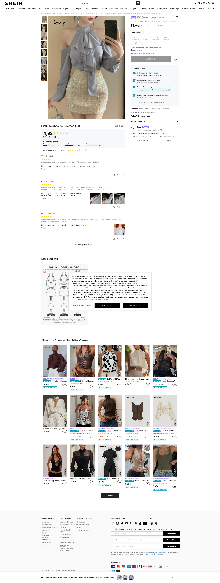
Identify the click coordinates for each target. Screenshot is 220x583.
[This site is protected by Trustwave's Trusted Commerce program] (113, 571)
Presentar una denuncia (46, 543)
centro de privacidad (156, 554)
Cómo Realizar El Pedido (65, 530)
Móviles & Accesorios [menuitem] (188, 9)
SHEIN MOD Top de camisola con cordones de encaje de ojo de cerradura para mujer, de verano (138, 431)
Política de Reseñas (48, 137)
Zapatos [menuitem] (134, 9)
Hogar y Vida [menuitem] (67, 9)
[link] (200, 3)
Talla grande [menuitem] (79, 9)
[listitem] (55, 367)
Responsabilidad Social (49, 527)
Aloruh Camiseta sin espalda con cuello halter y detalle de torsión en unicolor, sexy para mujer (138, 481)
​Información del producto (64, 546)
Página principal (46, 13)
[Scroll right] (213, 8)
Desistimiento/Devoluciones (68, 525)
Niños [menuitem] (127, 9)
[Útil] (113, 174)
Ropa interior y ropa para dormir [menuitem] (112, 9)
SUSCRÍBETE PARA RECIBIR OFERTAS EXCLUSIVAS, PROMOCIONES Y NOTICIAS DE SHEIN (141, 529)
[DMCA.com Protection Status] (118, 571)
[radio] (135, 38)
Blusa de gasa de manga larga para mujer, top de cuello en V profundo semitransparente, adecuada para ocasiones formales (55, 429)
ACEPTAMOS (115, 562)
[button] (209, 3)
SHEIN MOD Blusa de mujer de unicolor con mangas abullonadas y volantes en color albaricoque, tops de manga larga (165, 431)
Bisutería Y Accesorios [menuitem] (146, 9)
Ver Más (110, 496)
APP (151, 519)
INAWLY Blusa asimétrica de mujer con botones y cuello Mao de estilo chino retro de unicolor (110, 479)
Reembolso (63, 527)
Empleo (44, 533)
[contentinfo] (145, 566)
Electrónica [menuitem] (201, 9)
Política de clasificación (67, 542)
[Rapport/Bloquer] (123, 174)
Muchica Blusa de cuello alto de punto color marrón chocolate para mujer (110, 431)
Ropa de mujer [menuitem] (44, 9)
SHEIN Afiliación (47, 540)
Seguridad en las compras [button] (145, 87)
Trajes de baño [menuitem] (56, 9)
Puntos (79, 527)
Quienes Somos (47, 525)
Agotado (150, 59)
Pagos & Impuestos (83, 525)
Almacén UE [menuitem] (32, 9)
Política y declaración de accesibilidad (66, 549)
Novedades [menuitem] (22, 9)
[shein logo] (13, 3)
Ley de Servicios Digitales (47, 536)
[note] (50, 387)
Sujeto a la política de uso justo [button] (147, 82)
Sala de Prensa (47, 530)
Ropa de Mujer (57, 13)
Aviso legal (45, 522)
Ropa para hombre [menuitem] (92, 9)
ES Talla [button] (138, 32)
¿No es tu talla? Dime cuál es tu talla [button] (142, 53)
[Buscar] (138, 3)
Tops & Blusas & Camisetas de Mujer (86, 13)
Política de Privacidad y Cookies (156, 552)
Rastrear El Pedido (65, 534)
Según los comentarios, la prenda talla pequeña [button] (146, 47)
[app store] (151, 524)
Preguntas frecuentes (83, 530)
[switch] (85, 150)
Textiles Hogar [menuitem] (174, 9)
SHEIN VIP (63, 540)
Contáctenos (81, 522)
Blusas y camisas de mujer (107, 13)
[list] (129, 523)
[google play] (156, 524)
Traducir (44, 169)
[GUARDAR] (176, 59)
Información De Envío (66, 522)
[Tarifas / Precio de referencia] (139, 26)
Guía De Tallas (64, 537)
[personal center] (195, 3)
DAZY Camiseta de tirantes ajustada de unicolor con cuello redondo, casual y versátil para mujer (165, 481)
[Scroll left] (210, 8)
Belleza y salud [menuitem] (162, 9)
